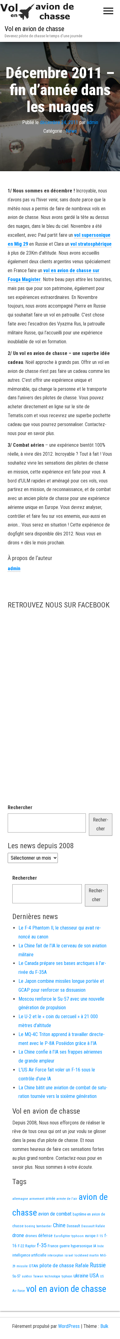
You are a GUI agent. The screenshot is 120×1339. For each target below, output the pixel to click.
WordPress (69, 1326)
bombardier (44, 1226)
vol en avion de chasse (66, 1289)
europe (90, 1236)
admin (92, 122)
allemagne (20, 1198)
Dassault (73, 1226)
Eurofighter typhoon (69, 1236)
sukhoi (27, 1276)
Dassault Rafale (93, 1226)
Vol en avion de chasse (34, 29)
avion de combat (54, 1214)
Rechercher (20, 807)
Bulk (104, 1326)
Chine (59, 1225)
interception (55, 1255)
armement (36, 1198)
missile (22, 1266)
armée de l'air (66, 1198)
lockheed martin (86, 1255)
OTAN (33, 1266)
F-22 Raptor (27, 1246)
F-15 (100, 1236)
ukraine (81, 1275)
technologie (52, 1276)
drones (31, 1235)
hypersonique (81, 1246)
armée (50, 1198)
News (71, 131)
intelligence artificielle (29, 1255)
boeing (30, 1226)
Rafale (82, 1265)
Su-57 (16, 1276)
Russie (98, 1265)
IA (94, 1246)
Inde (100, 1246)
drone (18, 1235)
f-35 (41, 1245)
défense (45, 1235)
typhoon (67, 1276)
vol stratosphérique (91, 244)
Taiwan (38, 1276)
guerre (64, 1246)
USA (94, 1275)
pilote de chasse (56, 1265)
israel (69, 1255)
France (53, 1246)
